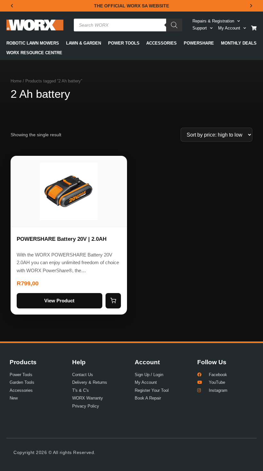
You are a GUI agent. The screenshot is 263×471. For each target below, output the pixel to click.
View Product (59, 300)
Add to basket (113, 300)
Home (16, 81)
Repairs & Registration (213, 21)
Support (199, 28)
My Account (229, 28)
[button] (12, 6)
